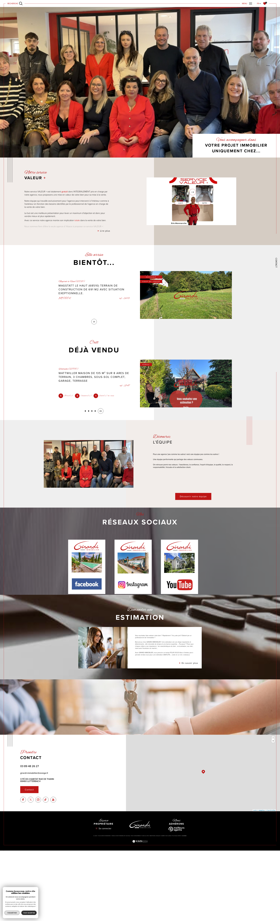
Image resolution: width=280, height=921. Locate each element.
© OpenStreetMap (271, 810)
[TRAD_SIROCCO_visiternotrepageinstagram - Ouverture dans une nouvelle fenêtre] (38, 800)
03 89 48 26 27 (29, 766)
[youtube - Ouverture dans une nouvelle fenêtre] (53, 800)
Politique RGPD (176, 835)
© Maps (261, 810)
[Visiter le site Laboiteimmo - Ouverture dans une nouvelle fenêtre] (140, 843)
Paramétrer (12, 913)
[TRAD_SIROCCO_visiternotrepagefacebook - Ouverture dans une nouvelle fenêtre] (23, 800)
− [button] (273, 741)
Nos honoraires (136, 835)
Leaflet (255, 810)
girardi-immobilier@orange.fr (34, 773)
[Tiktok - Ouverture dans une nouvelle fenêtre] (46, 800)
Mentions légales (155, 835)
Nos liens (168, 835)
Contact (276, 263)
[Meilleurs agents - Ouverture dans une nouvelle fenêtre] (176, 829)
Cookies (184, 835)
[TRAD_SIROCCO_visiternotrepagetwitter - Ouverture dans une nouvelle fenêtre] (30, 800)
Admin (162, 835)
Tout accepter (29, 913)
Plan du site (145, 835)
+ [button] (273, 737)
